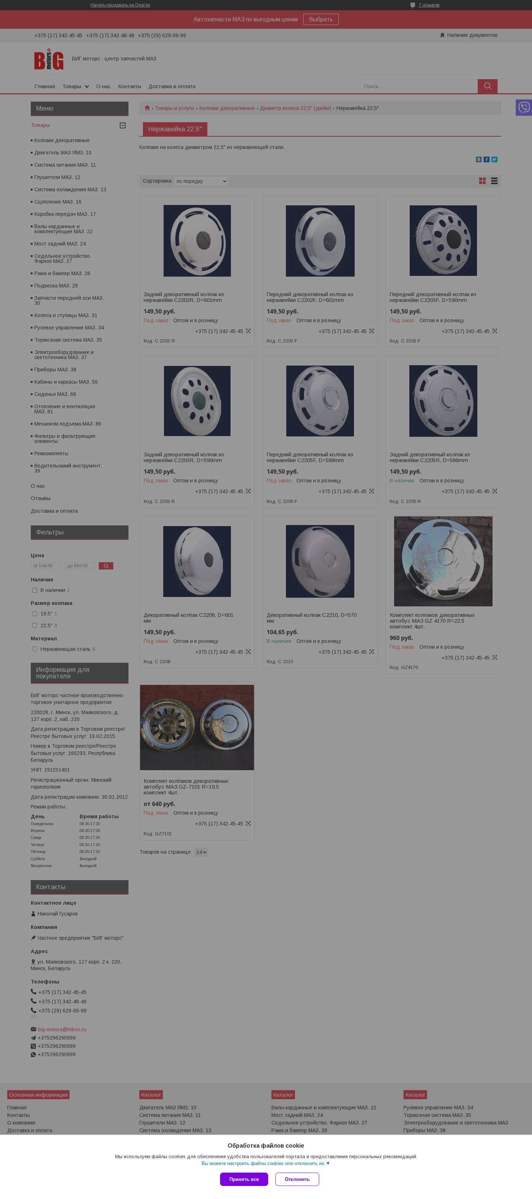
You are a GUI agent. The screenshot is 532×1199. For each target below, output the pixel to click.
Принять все (244, 1179)
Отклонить (297, 1179)
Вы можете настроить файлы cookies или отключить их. (264, 1163)
